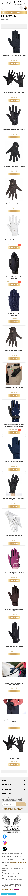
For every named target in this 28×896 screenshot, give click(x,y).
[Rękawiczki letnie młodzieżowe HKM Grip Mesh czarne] (14, 743)
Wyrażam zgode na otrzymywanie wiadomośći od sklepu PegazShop (12, 809)
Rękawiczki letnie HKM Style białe (14, 240)
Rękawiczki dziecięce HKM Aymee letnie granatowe (14, 683)
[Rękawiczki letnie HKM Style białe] (14, 226)
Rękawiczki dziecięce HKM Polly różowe (14, 573)
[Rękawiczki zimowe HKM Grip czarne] (14, 115)
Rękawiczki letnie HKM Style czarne (14, 166)
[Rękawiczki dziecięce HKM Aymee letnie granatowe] (14, 669)
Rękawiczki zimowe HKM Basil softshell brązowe (14, 610)
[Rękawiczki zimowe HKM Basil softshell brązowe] (14, 595)
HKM (12, 22)
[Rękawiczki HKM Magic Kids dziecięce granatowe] (14, 300)
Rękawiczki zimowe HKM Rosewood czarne (14, 720)
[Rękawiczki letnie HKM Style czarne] (14, 152)
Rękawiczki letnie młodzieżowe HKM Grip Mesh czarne (14, 757)
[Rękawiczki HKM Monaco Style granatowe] (14, 263)
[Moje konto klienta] (26, 3)
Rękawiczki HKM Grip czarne (14, 203)
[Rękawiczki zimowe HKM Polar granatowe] (14, 448)
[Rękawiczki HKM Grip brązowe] (14, 337)
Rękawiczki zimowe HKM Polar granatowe (14, 462)
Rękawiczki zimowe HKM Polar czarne (14, 55)
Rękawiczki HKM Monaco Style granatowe (14, 277)
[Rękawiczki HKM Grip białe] (14, 521)
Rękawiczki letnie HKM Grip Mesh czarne (14, 93)
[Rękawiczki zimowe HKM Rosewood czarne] (14, 706)
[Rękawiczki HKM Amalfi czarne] (14, 374)
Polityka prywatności (8, 894)
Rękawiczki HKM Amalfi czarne (14, 387)
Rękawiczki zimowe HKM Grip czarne (14, 129)
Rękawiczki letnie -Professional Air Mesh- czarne (14, 499)
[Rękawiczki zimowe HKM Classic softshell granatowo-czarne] (14, 411)
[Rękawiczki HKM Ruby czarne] (14, 632)
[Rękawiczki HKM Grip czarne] (14, 189)
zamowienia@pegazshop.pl (17, 862)
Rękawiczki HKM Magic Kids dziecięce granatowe (14, 314)
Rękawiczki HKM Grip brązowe (14, 351)
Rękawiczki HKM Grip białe (14, 535)
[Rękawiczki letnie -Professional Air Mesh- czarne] (14, 484)
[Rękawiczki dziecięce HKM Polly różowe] (14, 558)
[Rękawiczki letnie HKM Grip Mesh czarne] (14, 78)
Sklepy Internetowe (8, 889)
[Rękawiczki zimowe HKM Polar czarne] (14, 41)
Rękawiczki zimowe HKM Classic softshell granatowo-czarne (14, 425)
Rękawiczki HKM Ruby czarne (14, 646)
